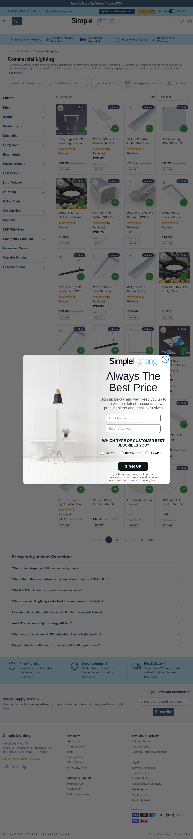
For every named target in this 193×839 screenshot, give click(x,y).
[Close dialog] (165, 359)
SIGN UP (133, 466)
